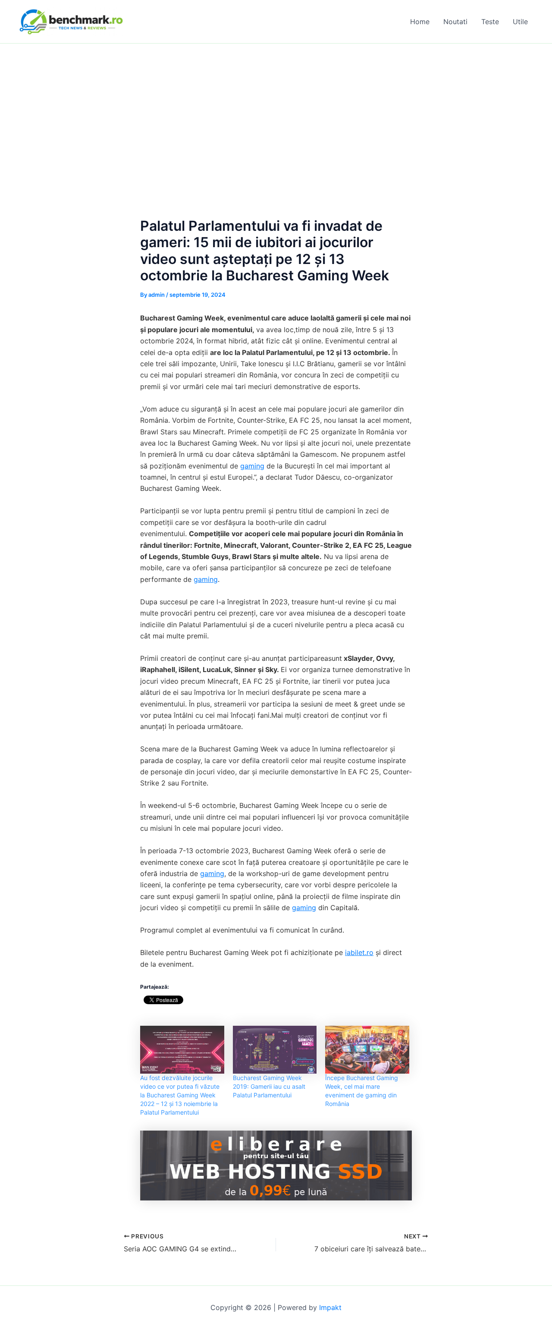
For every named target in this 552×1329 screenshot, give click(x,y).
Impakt (330, 1307)
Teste (490, 21)
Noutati (455, 21)
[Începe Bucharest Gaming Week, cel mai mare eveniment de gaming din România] (367, 1050)
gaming (252, 466)
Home (420, 21)
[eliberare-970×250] (276, 1165)
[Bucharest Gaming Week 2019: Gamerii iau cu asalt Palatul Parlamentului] (275, 1050)
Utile (520, 21)
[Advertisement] (276, 108)
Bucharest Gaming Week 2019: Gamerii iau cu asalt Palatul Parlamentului (269, 1086)
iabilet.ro (359, 952)
